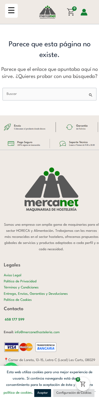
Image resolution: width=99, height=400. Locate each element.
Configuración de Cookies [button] (73, 392)
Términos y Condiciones (21, 287)
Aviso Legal (12, 275)
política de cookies (18, 392)
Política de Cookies (18, 300)
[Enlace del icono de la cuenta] (84, 12)
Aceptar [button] (42, 392)
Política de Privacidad (20, 281)
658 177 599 (14, 319)
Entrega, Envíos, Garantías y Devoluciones (36, 294)
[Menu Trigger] (11, 11)
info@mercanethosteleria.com (37, 332)
